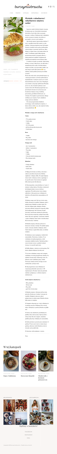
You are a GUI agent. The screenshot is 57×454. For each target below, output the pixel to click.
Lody (9, 69)
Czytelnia (26, 13)
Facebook (28, 432)
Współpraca (34, 13)
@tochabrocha (34, 397)
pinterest (16, 81)
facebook (11, 81)
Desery (5, 69)
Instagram (28, 435)
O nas (11, 13)
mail (21, 81)
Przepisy (18, 13)
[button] (49, 347)
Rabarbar (6, 72)
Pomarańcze (14, 69)
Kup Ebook (44, 13)
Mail (28, 438)
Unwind (30, 445)
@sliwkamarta (7, 397)
